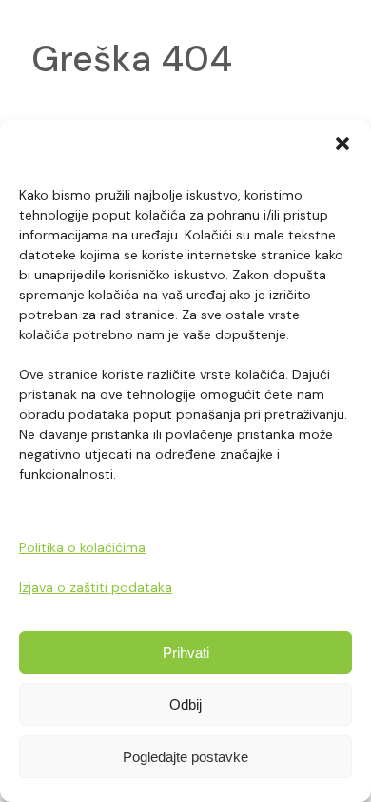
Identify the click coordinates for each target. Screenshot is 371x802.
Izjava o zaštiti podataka (95, 587)
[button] (342, 143)
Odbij (185, 705)
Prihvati (186, 652)
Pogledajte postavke (185, 757)
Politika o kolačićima (82, 547)
